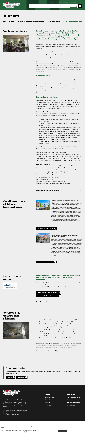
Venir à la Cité (33, 6)
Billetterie (73, 2)
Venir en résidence (8, 21)
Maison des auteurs (71, 399)
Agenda (41, 6)
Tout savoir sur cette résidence (45, 228)
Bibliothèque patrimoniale (73, 402)
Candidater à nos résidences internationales (30, 21)
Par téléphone (20, 377)
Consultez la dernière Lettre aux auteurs (48, 295)
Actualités (47, 402)
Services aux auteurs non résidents (74, 21)
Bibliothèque (65, 2)
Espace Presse (48, 399)
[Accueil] (11, 5)
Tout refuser (62, 428)
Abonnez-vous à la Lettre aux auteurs (47, 292)
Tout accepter (62, 430)
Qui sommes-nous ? (50, 397)
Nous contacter (49, 405)
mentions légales (24, 432)
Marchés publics (71, 405)
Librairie (58, 2)
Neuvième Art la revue (49, 6)
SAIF (68, 81)
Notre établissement (62, 6)
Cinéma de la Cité (71, 394)
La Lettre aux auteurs (53, 21)
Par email (9, 377)
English (80, 2)
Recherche (80, 6)
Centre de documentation (73, 397)
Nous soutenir (51, 2)
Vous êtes (72, 6)
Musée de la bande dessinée (74, 391)
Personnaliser (71, 428)
